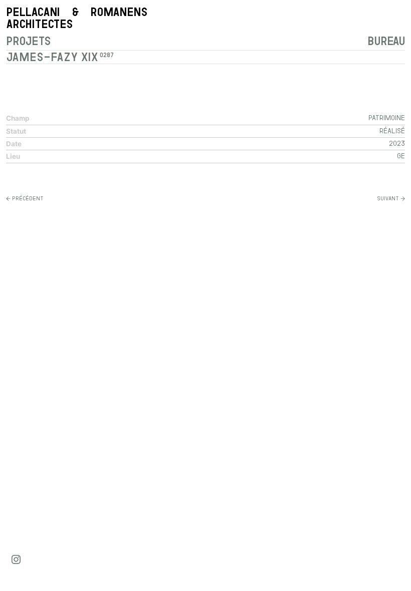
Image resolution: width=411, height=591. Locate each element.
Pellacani (76, 18)
